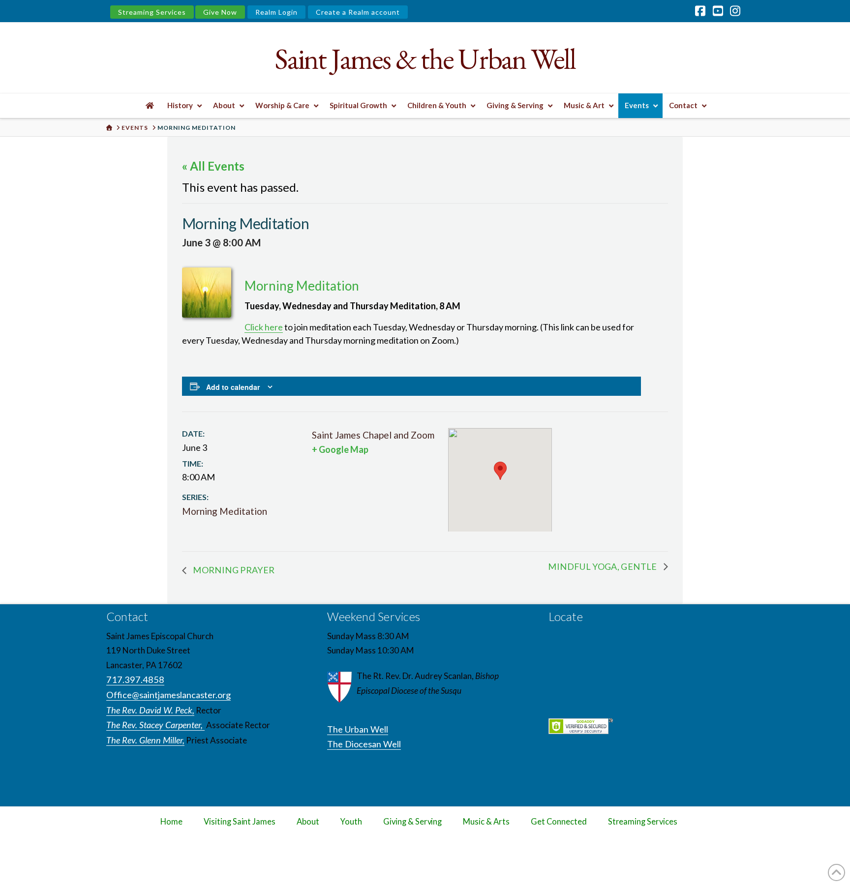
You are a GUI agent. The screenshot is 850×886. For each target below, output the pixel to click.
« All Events (213, 166)
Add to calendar (233, 387)
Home (171, 822)
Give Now (220, 12)
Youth (351, 822)
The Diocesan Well (364, 743)
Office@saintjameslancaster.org (168, 694)
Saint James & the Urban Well (424, 58)
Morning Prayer (232, 569)
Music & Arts (486, 822)
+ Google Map (340, 449)
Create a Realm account (358, 12)
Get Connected (559, 822)
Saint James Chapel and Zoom (373, 435)
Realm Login (276, 12)
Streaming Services (152, 12)
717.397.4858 (135, 679)
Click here (263, 327)
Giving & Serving (412, 822)
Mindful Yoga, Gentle (603, 566)
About (308, 822)
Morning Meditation (224, 511)
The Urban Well (357, 729)
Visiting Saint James (239, 822)
